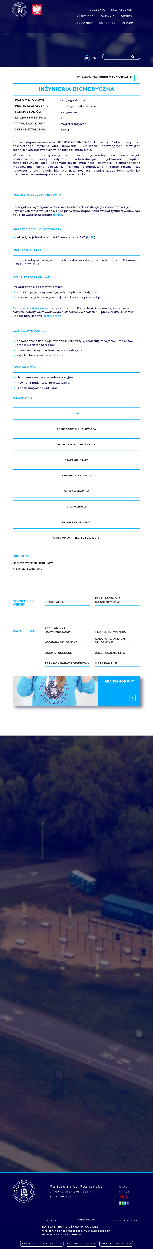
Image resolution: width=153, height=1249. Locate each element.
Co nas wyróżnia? (76, 491)
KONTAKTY (107, 23)
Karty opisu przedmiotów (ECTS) (76, 537)
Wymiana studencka (61, 642)
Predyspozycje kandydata (76, 429)
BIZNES (126, 16)
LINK (57, 215)
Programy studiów (76, 522)
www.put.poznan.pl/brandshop (76, 691)
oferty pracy (52, 316)
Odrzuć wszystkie (81, 1243)
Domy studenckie (59, 653)
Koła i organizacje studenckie (110, 640)
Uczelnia (52, 1220)
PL (87, 58)
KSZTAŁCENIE (121, 9)
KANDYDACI (86, 16)
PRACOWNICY (82, 23)
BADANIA (108, 16)
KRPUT (124, 1191)
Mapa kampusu (106, 663)
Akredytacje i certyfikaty (76, 444)
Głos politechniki (125, 1220)
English (94, 59)
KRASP (124, 1186)
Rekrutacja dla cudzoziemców (108, 600)
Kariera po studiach (76, 475)
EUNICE (128, 22)
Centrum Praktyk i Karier (30, 308)
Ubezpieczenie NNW (110, 653)
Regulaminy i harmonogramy (58, 630)
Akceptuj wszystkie (116, 1243)
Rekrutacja (54, 602)
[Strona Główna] (19, 9)
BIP (123, 1197)
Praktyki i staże (76, 460)
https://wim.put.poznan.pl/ (76, 78)
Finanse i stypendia (110, 632)
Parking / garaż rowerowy (67, 663)
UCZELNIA (97, 9)
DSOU (124, 1203)
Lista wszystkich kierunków (33, 563)
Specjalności (76, 506)
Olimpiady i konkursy (27, 569)
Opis (76, 413)
